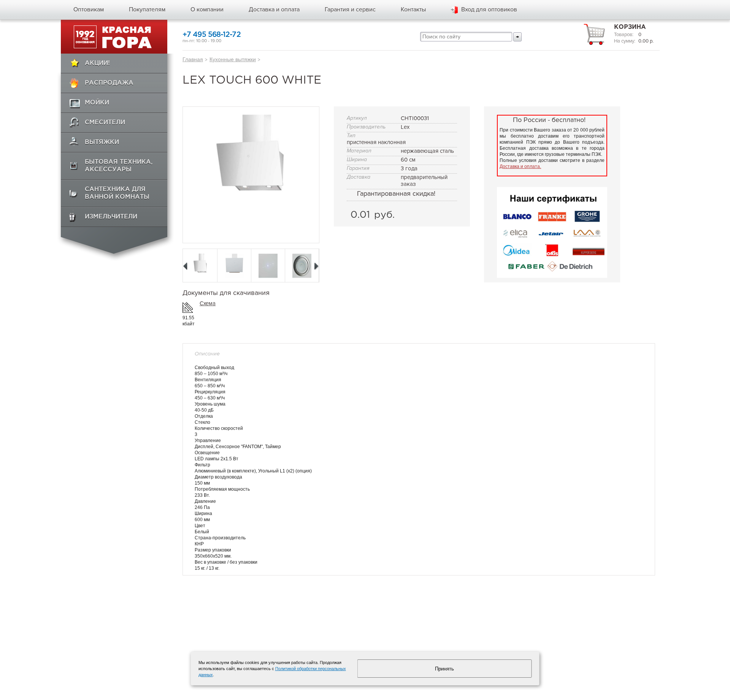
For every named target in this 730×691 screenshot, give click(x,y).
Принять (444, 669)
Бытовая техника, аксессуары (118, 166)
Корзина (630, 27)
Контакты (413, 9)
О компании (207, 9)
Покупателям (147, 9)
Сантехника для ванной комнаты (117, 193)
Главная (192, 59)
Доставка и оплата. (520, 166)
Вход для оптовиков (489, 9)
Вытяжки (102, 142)
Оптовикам (88, 9)
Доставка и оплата (274, 9)
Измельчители (111, 217)
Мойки (97, 103)
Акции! (97, 63)
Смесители (105, 122)
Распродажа (109, 83)
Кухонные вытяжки (232, 59)
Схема (208, 303)
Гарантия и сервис (350, 9)
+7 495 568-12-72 (211, 35)
